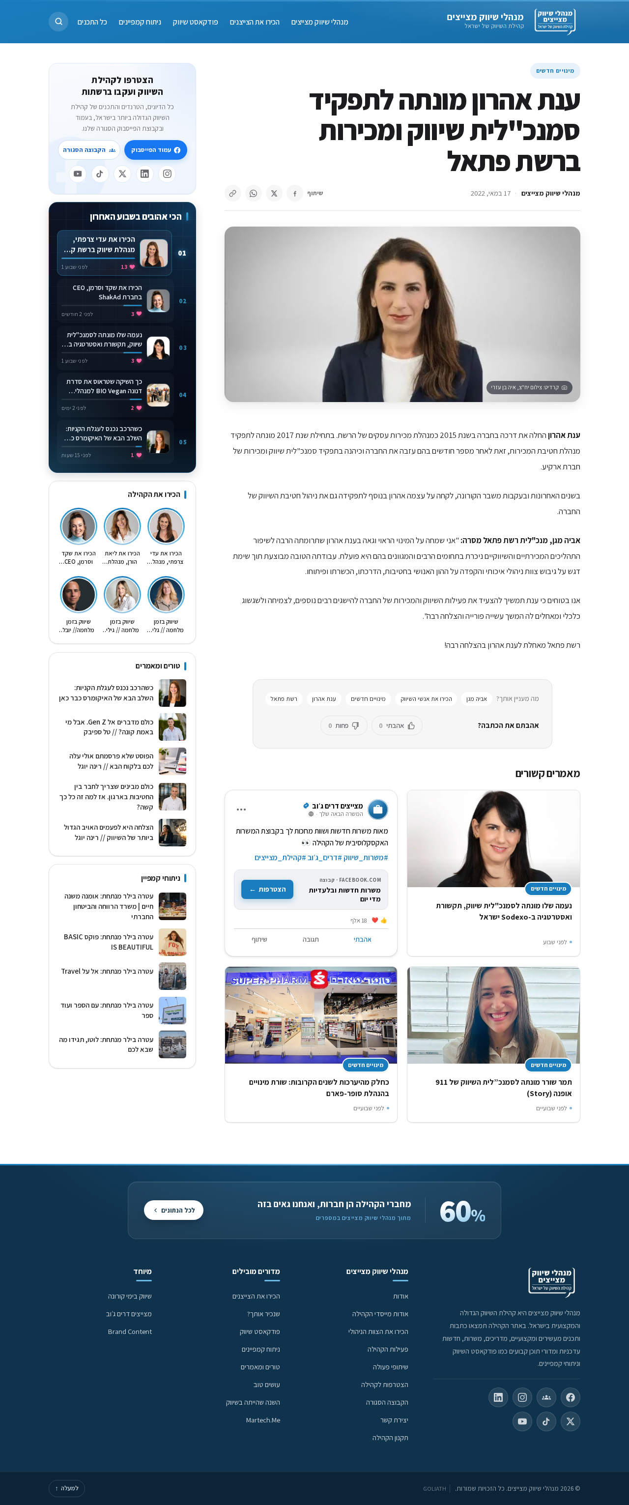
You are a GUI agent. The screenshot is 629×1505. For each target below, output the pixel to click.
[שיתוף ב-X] (274, 193)
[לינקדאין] (145, 174)
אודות (400, 1296)
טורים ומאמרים (260, 1366)
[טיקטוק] (100, 174)
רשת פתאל (284, 699)
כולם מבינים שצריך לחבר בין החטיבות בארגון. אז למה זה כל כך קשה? (106, 796)
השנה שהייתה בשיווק (253, 1402)
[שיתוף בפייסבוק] (294, 193)
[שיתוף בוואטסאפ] (253, 193)
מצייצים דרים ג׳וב (129, 1313)
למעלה (67, 1488)
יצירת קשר (394, 1419)
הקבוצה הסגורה (84, 149)
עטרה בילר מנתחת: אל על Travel (107, 976)
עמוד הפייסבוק (151, 149)
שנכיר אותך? (263, 1313)
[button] (58, 21)
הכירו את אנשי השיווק (426, 699)
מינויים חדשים (555, 70)
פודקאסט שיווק (195, 21)
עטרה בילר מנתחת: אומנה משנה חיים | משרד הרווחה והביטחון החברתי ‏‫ (108, 906)
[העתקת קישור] (233, 193)
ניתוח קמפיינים (140, 21)
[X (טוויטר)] (570, 1421)
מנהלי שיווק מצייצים (485, 16)
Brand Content (130, 1331)
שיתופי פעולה (390, 1366)
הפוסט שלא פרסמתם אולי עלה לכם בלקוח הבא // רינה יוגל (111, 761)
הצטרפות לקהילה (384, 1384)
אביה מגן (476, 699)
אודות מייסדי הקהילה (380, 1313)
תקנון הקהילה (390, 1437)
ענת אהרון (324, 699)
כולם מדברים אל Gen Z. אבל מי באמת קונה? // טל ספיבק (109, 727)
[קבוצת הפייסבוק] (546, 1397)
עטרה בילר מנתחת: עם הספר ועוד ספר (106, 1010)
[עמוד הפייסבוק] (570, 1397)
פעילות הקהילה (388, 1349)
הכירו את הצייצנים (255, 21)
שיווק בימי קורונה (130, 1296)
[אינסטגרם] (167, 174)
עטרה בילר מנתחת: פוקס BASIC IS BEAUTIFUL (108, 942)
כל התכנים (92, 21)
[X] (122, 174)
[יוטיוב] (77, 174)
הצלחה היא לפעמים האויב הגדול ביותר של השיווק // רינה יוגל (108, 832)
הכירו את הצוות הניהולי (378, 1331)
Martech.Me (263, 1419)
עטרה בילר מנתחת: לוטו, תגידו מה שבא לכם (106, 1044)
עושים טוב (267, 1384)
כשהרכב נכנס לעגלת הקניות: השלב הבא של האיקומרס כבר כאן (106, 692)
